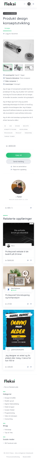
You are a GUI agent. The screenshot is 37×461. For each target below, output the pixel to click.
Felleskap (8, 430)
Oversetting (9, 419)
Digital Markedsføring (12, 404)
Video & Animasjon (11, 416)
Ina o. (13, 246)
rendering (28, 133)
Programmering (10, 413)
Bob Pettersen (15, 288)
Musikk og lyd (9, 401)
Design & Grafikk (10, 13)
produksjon (8, 133)
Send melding (18, 161)
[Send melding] (31, 208)
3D (5, 126)
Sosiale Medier (10, 410)
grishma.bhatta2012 (17, 350)
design (17, 126)
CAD (10, 126)
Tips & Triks (9, 433)
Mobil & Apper (9, 407)
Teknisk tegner (9, 136)
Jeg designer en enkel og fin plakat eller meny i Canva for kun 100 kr (18, 358)
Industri (26, 126)
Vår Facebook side (11, 443)
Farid (19, 197)
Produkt (19, 133)
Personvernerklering (13, 457)
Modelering (24, 129)
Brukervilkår (27, 457)
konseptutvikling (10, 129)
